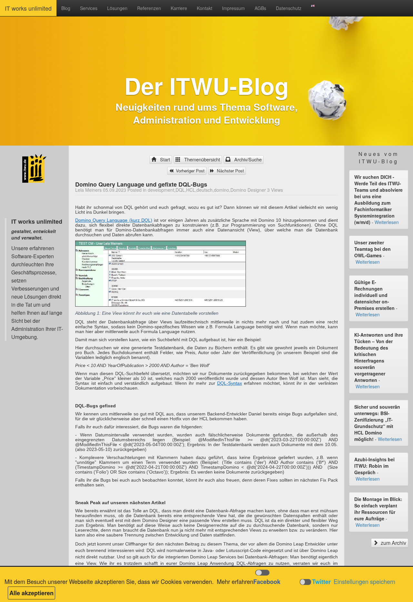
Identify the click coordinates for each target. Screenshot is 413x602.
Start (163, 159)
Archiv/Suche (247, 159)
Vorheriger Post (190, 171)
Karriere (179, 8)
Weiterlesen (387, 222)
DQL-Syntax (229, 383)
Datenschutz (288, 8)
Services (88, 8)
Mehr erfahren (235, 581)
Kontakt (204, 8)
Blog (65, 8)
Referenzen (149, 8)
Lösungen (117, 8)
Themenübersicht (201, 159)
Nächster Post (230, 171)
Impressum (233, 8)
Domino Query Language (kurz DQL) (113, 220)
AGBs (260, 8)
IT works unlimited (28, 8)
